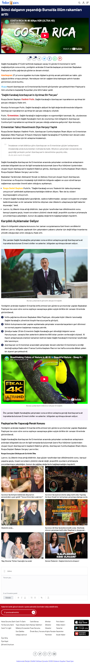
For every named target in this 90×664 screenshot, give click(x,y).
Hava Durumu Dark (8, 621)
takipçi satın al (21, 635)
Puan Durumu (35, 628)
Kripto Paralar (50, 631)
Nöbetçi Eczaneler (23, 628)
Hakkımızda (20, 661)
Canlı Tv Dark (21, 621)
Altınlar (48, 621)
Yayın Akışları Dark (23, 625)
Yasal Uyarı (70, 661)
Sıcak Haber (60, 635)
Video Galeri (60, 625)
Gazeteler (60, 631)
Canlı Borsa (34, 621)
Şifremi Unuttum (7, 644)
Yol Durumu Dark (7, 625)
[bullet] (35, 597)
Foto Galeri (60, 621)
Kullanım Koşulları (60, 661)
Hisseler (48, 628)
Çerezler (45, 661)
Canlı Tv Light (6, 628)
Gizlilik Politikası (36, 661)
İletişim (27, 661)
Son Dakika (20, 631)
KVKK (51, 661)
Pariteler (48, 635)
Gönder (8, 598)
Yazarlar (59, 628)
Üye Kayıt (4, 641)
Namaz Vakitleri (36, 625)
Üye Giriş (4, 638)
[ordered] (31, 597)
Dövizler (48, 625)
